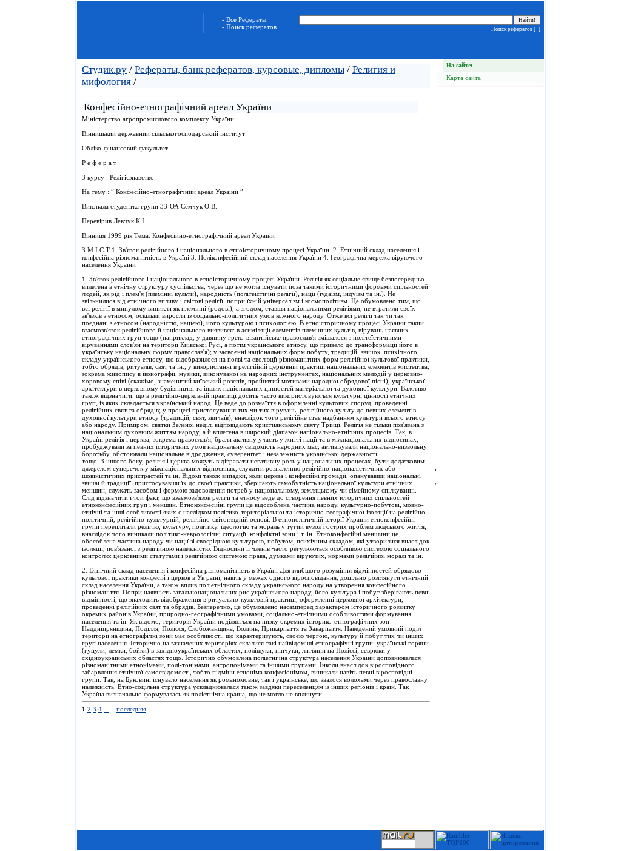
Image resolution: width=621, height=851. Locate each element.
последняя (131, 709)
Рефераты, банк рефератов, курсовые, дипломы (239, 69)
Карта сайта (463, 77)
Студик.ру (104, 69)
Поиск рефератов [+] (515, 29)
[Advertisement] (225, 93)
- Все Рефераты (244, 19)
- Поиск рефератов (249, 26)
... (106, 709)
